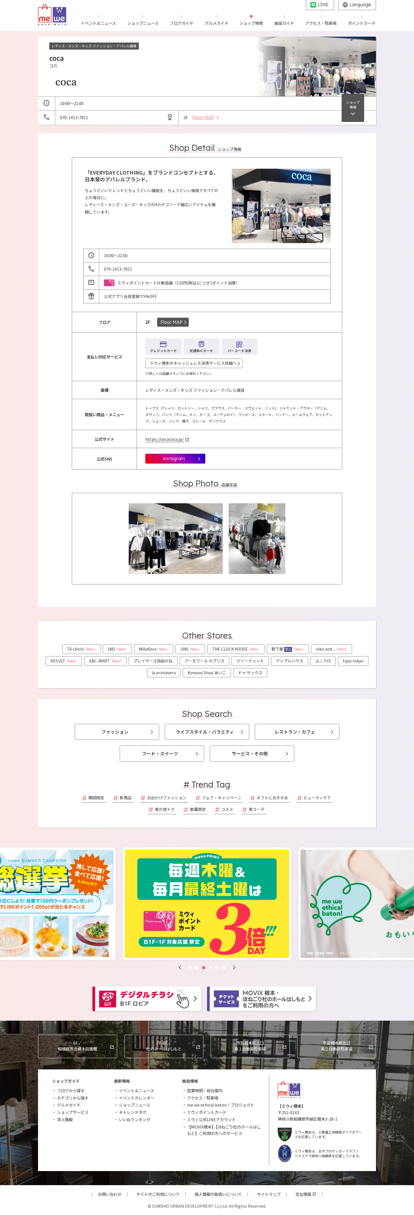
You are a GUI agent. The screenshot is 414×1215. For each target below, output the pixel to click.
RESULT (63, 661)
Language (360, 4)
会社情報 (303, 1194)
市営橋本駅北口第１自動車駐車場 (250, 1045)
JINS (189, 649)
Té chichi (81, 649)
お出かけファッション (166, 797)
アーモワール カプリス (204, 661)
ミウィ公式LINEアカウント (211, 1119)
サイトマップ (269, 1194)
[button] (180, 967)
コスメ (227, 809)
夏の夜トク (165, 809)
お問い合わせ (109, 1194)
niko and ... (331, 649)
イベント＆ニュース (136, 1090)
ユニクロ (323, 661)
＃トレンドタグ (132, 1112)
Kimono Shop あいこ (207, 672)
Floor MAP (171, 322)
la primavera (164, 672)
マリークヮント (250, 661)
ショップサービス (72, 1112)
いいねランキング (134, 1119)
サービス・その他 (250, 753)
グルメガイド (69, 1105)
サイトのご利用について (158, 1194)
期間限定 (96, 797)
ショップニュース (134, 1105)
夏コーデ (256, 809)
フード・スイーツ (160, 753)
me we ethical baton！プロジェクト (220, 1105)
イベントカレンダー (136, 1098)
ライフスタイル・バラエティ (205, 731)
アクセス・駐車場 (202, 1098)
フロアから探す (70, 1090)
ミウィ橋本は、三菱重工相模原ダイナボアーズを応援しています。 (328, 1134)
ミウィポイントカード (206, 1112)
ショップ (353, 104)
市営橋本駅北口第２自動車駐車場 (336, 1045)
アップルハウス (289, 661)
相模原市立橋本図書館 (77, 1045)
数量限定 (198, 809)
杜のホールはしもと (164, 1045)
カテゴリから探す (72, 1098)
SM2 (117, 649)
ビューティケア (317, 797)
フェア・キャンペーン (221, 797)
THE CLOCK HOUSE (235, 649)
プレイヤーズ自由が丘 (153, 661)
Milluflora (153, 649)
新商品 (126, 797)
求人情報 (65, 1119)
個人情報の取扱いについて (218, 1194)
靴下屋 (287, 649)
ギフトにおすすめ (272, 797)
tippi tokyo (353, 661)
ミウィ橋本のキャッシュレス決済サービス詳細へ (193, 363)
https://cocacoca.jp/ (164, 439)
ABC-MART (105, 661)
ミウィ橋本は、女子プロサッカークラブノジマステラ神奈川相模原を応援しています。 (328, 1153)
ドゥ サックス (250, 672)
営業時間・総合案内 (204, 1090)
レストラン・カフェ (295, 731)
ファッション (114, 731)
